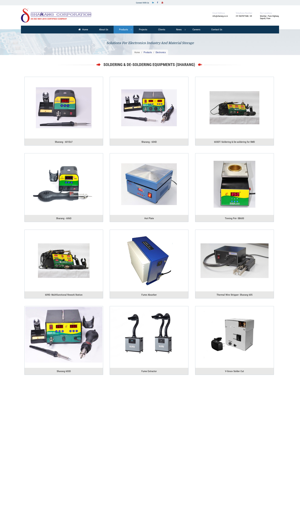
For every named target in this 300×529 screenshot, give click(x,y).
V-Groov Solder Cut (234, 371)
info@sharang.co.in (220, 16)
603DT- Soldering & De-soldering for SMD (234, 141)
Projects (143, 29)
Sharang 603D (64, 371)
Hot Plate (149, 218)
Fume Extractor (149, 371)
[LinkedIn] (153, 2)
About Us (103, 29)
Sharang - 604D (149, 141)
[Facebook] (157, 2)
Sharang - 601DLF (64, 141)
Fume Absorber (149, 294)
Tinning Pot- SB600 (234, 218)
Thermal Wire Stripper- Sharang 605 (234, 294)
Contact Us (216, 29)
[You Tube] (162, 2)
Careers (196, 29)
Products (123, 29)
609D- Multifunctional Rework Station (63, 294)
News (179, 29)
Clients (161, 29)
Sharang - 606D (63, 218)
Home (85, 29)
